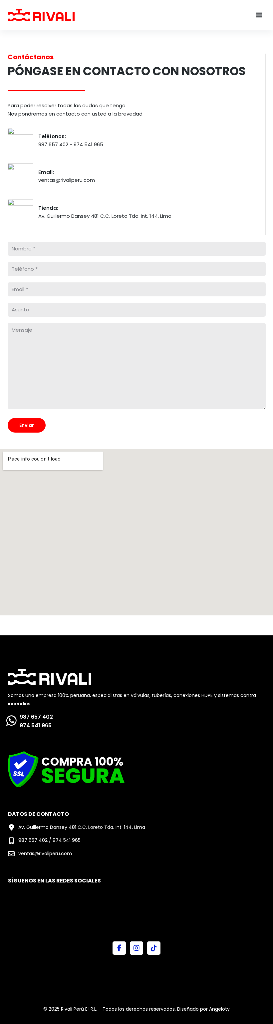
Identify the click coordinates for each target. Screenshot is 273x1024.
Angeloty (219, 1009)
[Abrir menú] (259, 15)
